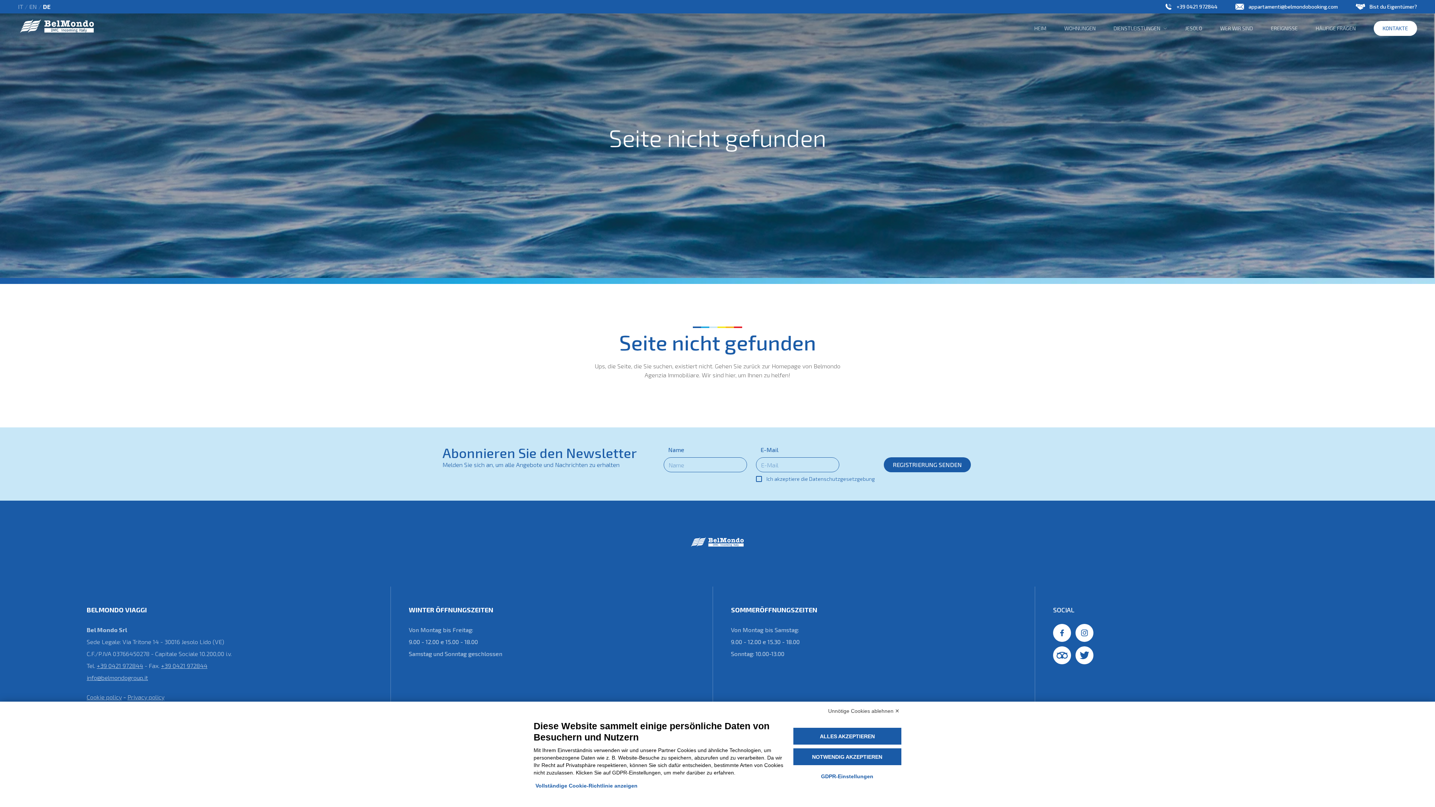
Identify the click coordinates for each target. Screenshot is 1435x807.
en (33, 6)
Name (676, 449)
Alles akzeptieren (847, 736)
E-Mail (769, 449)
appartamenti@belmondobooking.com (1293, 6)
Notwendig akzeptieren (847, 757)
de (46, 6)
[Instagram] (1084, 633)
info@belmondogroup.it (117, 677)
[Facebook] (1062, 633)
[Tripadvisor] (1062, 655)
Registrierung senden (927, 464)
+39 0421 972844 (1197, 6)
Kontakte (1395, 28)
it (20, 6)
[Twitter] (1084, 655)
